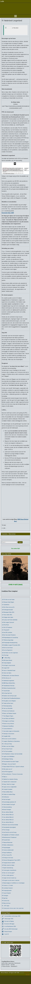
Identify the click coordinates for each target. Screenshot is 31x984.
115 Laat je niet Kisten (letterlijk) (9, 619)
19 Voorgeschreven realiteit (8, 862)
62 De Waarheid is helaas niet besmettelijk (12, 754)
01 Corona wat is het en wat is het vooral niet (12, 908)
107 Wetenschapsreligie (7, 640)
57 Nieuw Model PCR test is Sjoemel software (13, 766)
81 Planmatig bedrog (7, 706)
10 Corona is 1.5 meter (7, 885)
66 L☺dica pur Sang (7, 743)
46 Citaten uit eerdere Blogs (8, 794)
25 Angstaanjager (6, 847)
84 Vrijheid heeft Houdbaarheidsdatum (11, 698)
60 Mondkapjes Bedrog (7, 759)
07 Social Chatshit (6, 893)
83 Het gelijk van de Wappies (9, 700)
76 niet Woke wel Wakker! (8, 718)
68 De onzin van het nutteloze (9, 738)
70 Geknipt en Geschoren (8, 733)
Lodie (2, 1)
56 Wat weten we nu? (7, 769)
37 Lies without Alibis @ (7, 817)
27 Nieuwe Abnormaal (7, 842)
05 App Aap (4, 898)
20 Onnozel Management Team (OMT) (11, 860)
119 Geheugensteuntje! (7, 609)
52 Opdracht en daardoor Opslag (9, 779)
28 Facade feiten (6, 840)
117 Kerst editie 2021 (7, 614)
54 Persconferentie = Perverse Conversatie (12, 774)
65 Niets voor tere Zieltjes (8, 746)
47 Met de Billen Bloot (7, 792)
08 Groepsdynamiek (6, 890)
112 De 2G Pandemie (7, 627)
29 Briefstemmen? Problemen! (9, 837)
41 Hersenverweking (7, 807)
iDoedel (27, 974)
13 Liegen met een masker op (9, 878)
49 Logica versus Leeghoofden (9, 786)
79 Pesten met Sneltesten (8, 711)
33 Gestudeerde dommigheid (9, 827)
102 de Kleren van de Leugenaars (10, 652)
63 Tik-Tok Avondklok (7, 751)
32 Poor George (5, 829)
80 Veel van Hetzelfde (7, 708)
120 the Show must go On (8, 607)
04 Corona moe (5, 900)
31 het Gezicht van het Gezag (9, 832)
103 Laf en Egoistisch (7, 650)
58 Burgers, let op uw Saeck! (9, 764)
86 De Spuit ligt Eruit (7, 693)
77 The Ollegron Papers (7, 716)
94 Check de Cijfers (6, 673)
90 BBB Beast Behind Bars (8, 683)
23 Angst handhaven (7, 852)
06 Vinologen (5, 895)
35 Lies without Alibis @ (7, 822)
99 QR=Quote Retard (7, 660)
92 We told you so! (6, 678)
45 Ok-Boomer (5, 797)
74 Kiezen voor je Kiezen (8, 723)
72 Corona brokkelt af (7, 728)
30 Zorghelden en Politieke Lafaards (10, 834)
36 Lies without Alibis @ (7, 819)
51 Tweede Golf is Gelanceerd (9, 781)
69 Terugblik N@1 (6, 736)
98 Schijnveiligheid (6, 662)
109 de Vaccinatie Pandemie (9, 635)
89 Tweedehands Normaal (8, 685)
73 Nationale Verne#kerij (7, 726)
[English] (5, 536)
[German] (3, 536)
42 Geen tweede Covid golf (8, 804)
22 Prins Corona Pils (7, 855)
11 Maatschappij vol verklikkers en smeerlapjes (13, 883)
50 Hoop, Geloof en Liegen (8, 784)
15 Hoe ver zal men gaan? (8, 872)
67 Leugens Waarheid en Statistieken (11, 741)
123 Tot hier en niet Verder (8, 599)
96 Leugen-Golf (5, 668)
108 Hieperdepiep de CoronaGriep (10, 637)
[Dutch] (8, 536)
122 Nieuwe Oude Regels (8, 602)
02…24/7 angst (5, 905)
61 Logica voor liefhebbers (8, 756)
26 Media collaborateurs (7, 845)
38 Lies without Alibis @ (7, 814)
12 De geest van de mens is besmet (10, 880)
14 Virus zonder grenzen (8, 875)
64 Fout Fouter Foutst (7, 748)
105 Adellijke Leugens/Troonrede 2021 (11, 645)
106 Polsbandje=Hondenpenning (9, 642)
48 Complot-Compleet (7, 789)
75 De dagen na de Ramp (8, 721)
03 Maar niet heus (6, 903)
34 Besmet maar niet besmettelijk (10, 824)
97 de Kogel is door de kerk (8, 665)
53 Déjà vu (4, 776)
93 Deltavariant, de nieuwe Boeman (10, 675)
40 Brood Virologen (6, 809)
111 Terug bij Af (5, 630)
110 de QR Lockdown (7, 632)
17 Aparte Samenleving (7, 867)
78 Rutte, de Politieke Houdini (9, 713)
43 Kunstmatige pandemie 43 (9, 802)
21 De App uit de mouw (7, 857)
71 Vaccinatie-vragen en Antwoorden (10, 731)
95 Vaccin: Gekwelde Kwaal (8, 670)
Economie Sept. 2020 (8, 212)
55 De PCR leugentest (7, 771)
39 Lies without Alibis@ (7, 812)
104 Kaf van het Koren (7, 647)
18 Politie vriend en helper (8, 865)
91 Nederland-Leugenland (12, 20)
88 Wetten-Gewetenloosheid (8, 688)
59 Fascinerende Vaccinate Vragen (10, 761)
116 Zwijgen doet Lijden (7, 617)
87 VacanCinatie (6, 690)
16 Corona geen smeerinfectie (9, 870)
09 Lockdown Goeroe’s (7, 888)
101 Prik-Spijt (5, 655)
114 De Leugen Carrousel (8, 622)
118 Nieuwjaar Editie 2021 (8, 612)
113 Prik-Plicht (5, 624)
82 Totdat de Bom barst (7, 703)
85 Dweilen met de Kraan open (9, 695)
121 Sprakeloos (5, 604)
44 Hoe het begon (6, 799)
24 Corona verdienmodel (7, 850)
